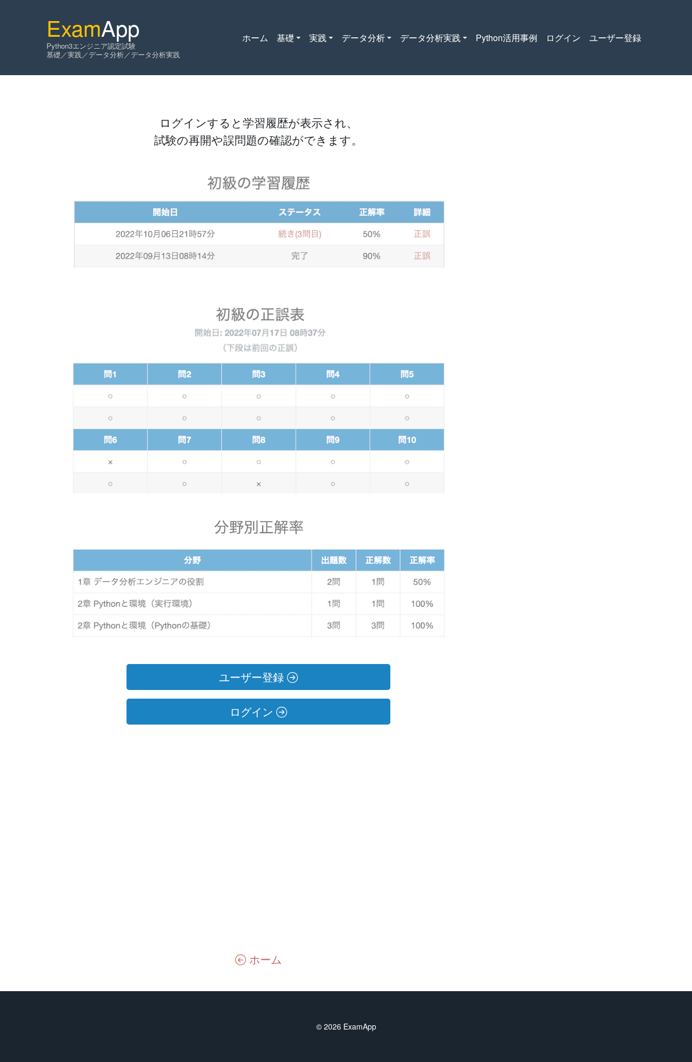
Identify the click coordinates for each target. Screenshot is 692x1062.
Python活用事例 (506, 37)
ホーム (255, 37)
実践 (318, 37)
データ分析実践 (430, 37)
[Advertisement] (258, 837)
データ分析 (363, 37)
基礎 (285, 37)
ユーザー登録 (615, 37)
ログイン (563, 37)
